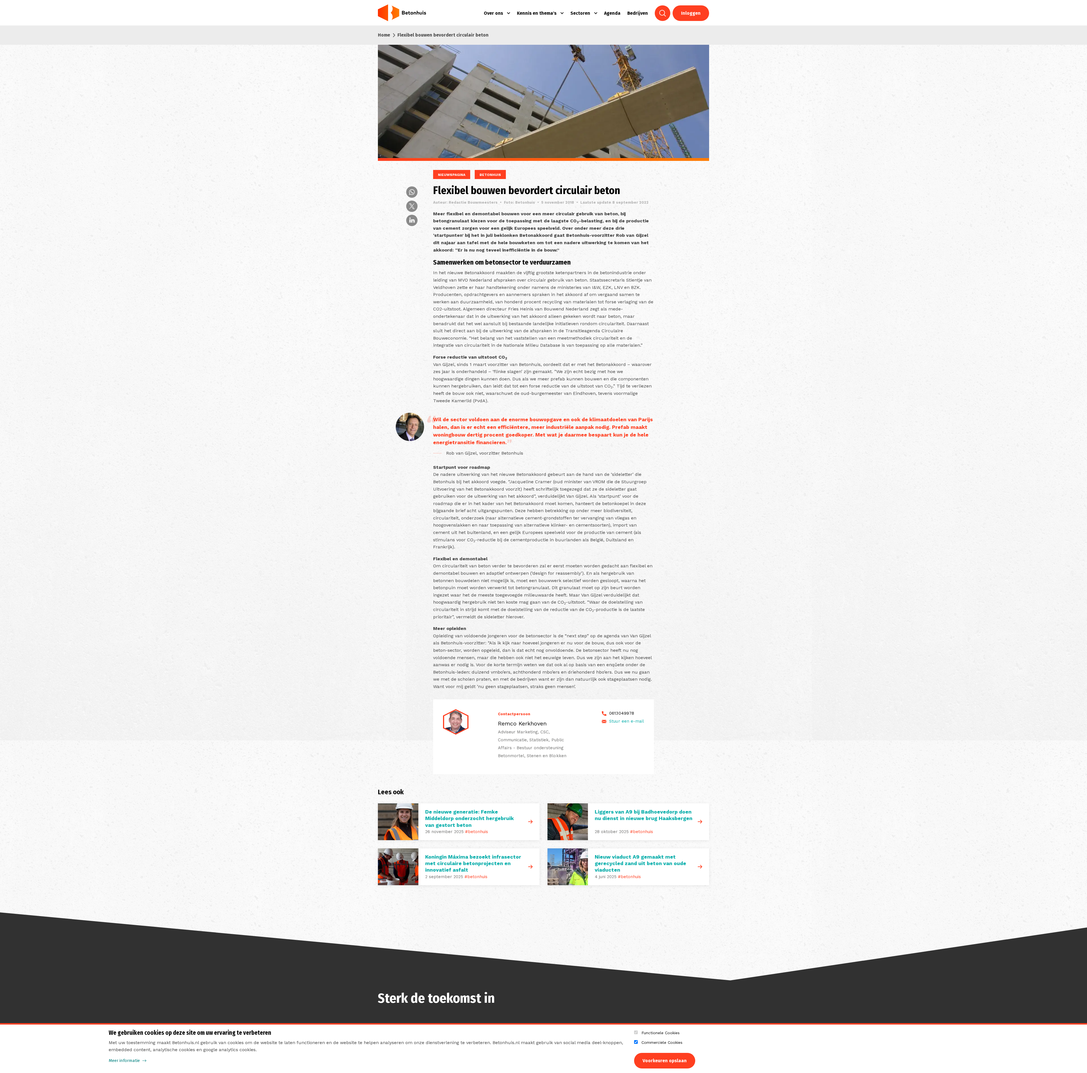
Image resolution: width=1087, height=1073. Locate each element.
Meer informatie (124, 1060)
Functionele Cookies (660, 1033)
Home (384, 35)
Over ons (493, 13)
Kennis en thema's (537, 13)
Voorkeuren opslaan (665, 1060)
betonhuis (490, 175)
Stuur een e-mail (626, 721)
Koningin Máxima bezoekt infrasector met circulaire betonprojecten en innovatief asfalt (473, 863)
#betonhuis (476, 831)
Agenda (612, 13)
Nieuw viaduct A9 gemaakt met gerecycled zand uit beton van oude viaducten (640, 863)
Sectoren (580, 13)
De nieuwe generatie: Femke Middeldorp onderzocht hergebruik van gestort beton (469, 818)
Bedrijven (637, 13)
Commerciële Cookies (661, 1042)
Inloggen (691, 13)
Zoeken (662, 13)
